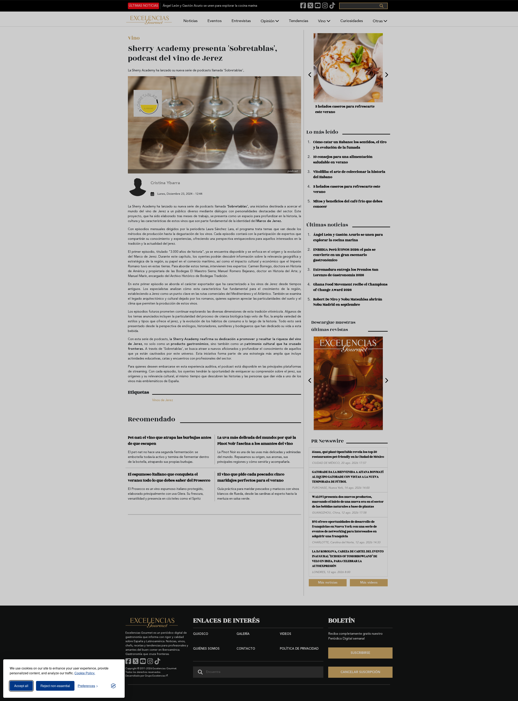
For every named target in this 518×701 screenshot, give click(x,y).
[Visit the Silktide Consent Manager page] (113, 686)
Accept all (21, 685)
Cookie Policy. (84, 673)
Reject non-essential (55, 685)
